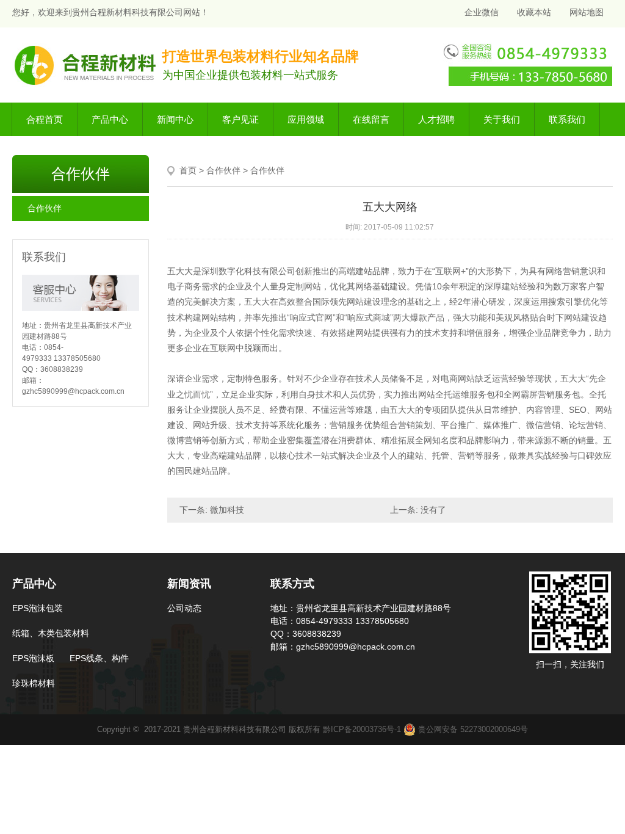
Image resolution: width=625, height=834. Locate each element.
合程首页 (44, 119)
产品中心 (110, 119)
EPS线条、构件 (99, 658)
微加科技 (227, 510)
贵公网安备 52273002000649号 (472, 729)
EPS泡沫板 (33, 658)
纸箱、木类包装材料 (50, 633)
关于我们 (501, 119)
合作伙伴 (44, 208)
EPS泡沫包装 (37, 608)
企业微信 (480, 12)
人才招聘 (436, 119)
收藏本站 (534, 12)
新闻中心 (175, 119)
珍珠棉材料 (33, 683)
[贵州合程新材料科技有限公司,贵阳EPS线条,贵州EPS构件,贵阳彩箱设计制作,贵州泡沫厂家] (86, 64)
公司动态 (184, 608)
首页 (188, 170)
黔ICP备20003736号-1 (362, 729)
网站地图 (586, 12)
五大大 (180, 271)
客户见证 (240, 119)
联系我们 (567, 119)
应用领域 (305, 119)
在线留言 (371, 119)
